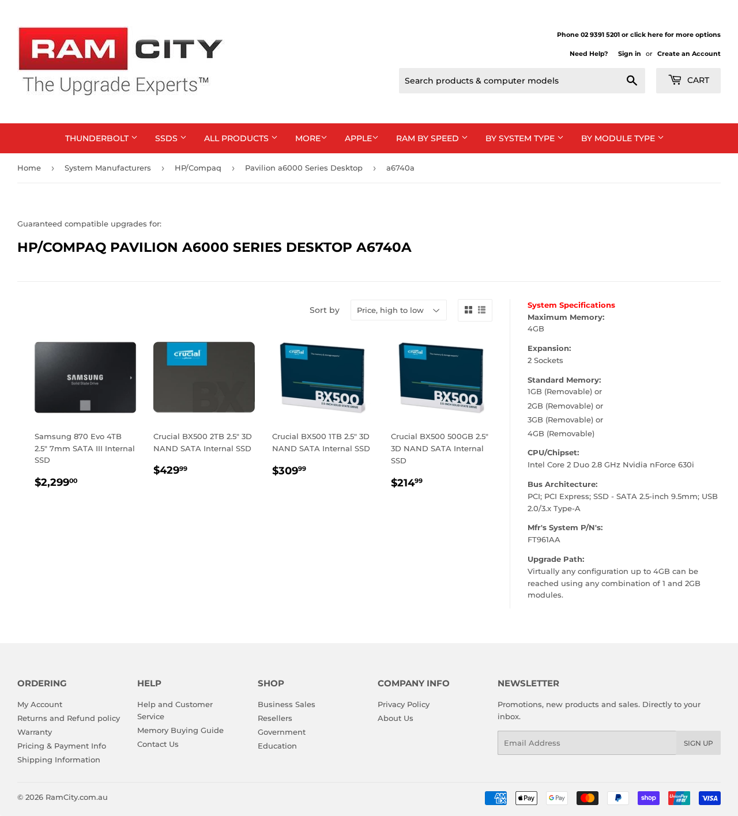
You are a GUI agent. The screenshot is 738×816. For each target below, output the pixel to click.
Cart (697, 80)
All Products (237, 138)
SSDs (167, 138)
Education (277, 745)
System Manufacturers (108, 167)
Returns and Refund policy (68, 718)
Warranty (34, 731)
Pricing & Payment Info (61, 745)
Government (282, 731)
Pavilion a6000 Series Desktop (304, 167)
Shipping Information (58, 759)
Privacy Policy (404, 704)
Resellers (275, 718)
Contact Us (158, 744)
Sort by (325, 310)
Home (29, 167)
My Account (39, 704)
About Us (395, 718)
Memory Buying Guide (180, 730)
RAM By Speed (428, 138)
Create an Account (689, 54)
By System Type (521, 138)
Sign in (629, 54)
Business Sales (286, 704)
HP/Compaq (198, 167)
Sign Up (698, 743)
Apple (358, 138)
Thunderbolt (98, 138)
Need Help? (589, 54)
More (308, 138)
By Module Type (619, 138)
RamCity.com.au (77, 797)
